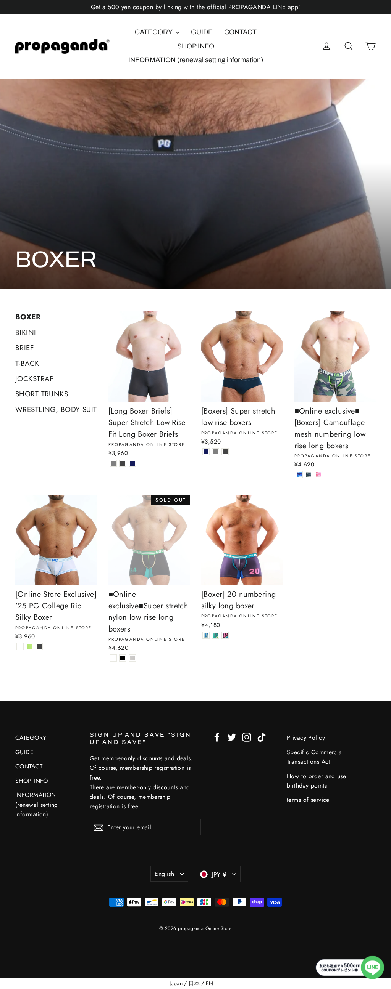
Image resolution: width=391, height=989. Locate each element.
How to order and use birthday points (316, 781)
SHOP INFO (195, 46)
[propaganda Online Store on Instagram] (246, 736)
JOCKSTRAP (34, 378)
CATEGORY (154, 32)
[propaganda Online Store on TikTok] (261, 736)
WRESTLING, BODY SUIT (56, 409)
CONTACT (240, 32)
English (164, 873)
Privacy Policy (306, 737)
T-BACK (27, 363)
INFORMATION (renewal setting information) (195, 60)
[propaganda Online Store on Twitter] (231, 736)
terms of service (308, 799)
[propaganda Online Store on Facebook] (216, 736)
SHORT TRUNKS (41, 394)
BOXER (27, 317)
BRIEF (24, 348)
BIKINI (25, 332)
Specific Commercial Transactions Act (315, 757)
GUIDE (202, 32)
